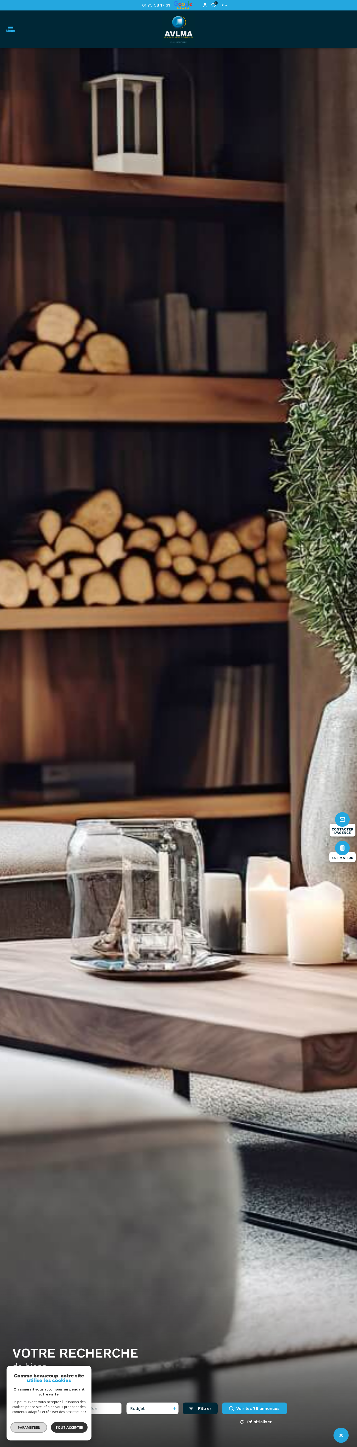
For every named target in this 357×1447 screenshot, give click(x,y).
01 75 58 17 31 (156, 5)
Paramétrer (29, 1427)
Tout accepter (69, 1427)
